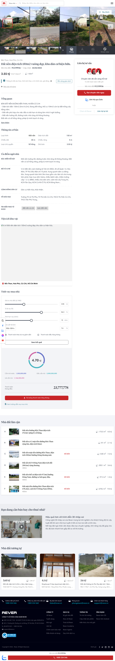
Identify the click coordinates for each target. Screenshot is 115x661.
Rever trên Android (102, 619)
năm (65, 320)
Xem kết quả (36, 342)
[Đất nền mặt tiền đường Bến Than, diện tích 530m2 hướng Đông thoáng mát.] (14, 454)
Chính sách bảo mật (53, 630)
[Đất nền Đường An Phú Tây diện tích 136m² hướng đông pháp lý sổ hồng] (96, 565)
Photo (71, 52)
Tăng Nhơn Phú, (56, 587)
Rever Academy (68, 626)
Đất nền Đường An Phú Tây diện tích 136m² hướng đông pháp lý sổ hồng (95, 585)
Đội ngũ (49, 622)
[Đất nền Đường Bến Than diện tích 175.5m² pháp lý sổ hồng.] (14, 431)
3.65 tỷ (6, 580)
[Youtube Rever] (112, 647)
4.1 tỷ (45, 580)
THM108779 (7, 587)
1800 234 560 (33, 603)
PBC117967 (84, 587)
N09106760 (46, 587)
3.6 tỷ (83, 580)
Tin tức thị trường (85, 615)
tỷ (67, 304)
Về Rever (49, 615)
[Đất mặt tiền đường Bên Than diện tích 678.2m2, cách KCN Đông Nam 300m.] (14, 489)
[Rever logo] (4, 3)
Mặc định (10, 328)
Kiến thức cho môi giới (87, 622)
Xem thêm (5, 123)
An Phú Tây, (94, 587)
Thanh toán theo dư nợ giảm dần (19, 335)
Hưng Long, (102, 587)
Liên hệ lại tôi (102, 111)
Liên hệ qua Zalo (96, 100)
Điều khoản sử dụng (53, 633)
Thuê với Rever (68, 622)
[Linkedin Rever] (105, 647)
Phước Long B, (67, 587)
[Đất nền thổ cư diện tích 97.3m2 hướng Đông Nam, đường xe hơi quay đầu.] (14, 477)
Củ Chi (19, 60)
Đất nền (32, 136)
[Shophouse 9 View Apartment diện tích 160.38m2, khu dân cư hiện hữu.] (57, 565)
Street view (105, 52)
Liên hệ (48, 626)
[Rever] (23, 613)
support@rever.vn (101, 603)
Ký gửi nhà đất (68, 615)
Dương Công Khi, (19, 587)
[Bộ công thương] (9, 636)
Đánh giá (93, 647)
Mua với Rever (68, 619)
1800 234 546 (61, 658)
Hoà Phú (12, 60)
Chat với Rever (86, 111)
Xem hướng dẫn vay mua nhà (17, 404)
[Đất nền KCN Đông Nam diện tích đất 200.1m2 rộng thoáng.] (14, 465)
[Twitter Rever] (102, 647)
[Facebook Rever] (99, 647)
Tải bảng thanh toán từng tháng (37, 398)
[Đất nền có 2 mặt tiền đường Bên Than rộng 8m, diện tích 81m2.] (14, 443)
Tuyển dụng (50, 619)
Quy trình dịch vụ (69, 633)
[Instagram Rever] (109, 647)
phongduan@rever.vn (80, 603)
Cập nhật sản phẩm (87, 619)
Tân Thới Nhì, (29, 587)
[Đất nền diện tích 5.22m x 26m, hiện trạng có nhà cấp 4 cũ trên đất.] (18, 565)
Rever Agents (67, 630)
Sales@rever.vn (56, 603)
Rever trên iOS (101, 615)
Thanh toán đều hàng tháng (50, 335)
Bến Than (4, 60)
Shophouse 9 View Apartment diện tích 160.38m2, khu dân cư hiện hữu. (55, 585)
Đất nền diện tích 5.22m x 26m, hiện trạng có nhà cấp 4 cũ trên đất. (18, 585)
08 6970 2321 (8, 626)
